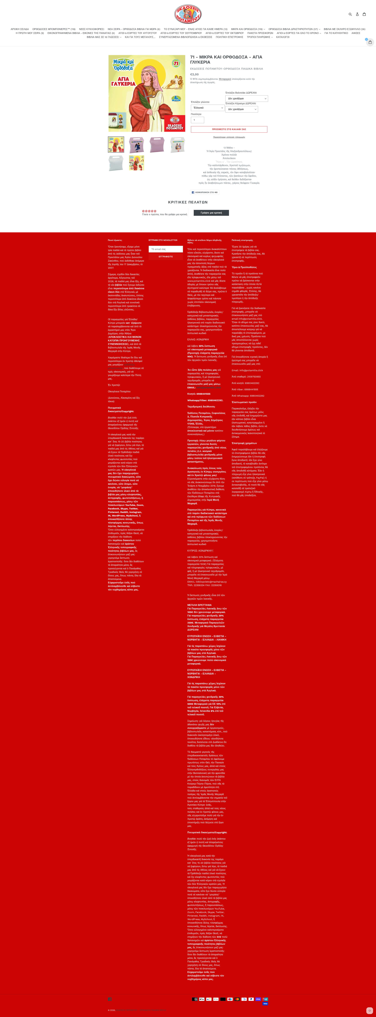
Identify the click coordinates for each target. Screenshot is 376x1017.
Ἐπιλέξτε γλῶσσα (200, 102)
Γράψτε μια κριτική (211, 212)
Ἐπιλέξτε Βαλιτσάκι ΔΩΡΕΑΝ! (241, 92)
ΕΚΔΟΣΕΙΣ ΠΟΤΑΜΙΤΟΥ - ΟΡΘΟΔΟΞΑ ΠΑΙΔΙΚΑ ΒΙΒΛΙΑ (141, 1010)
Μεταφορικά (225, 79)
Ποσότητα (196, 114)
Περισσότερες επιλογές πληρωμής (229, 137)
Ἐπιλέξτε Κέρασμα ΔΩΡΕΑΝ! (240, 103)
